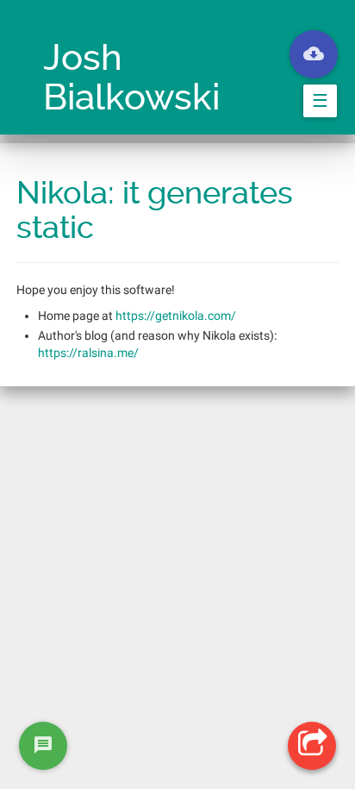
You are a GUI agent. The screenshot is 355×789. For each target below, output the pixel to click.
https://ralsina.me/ (88, 353)
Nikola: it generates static (154, 210)
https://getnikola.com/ (175, 315)
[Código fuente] (314, 54)
